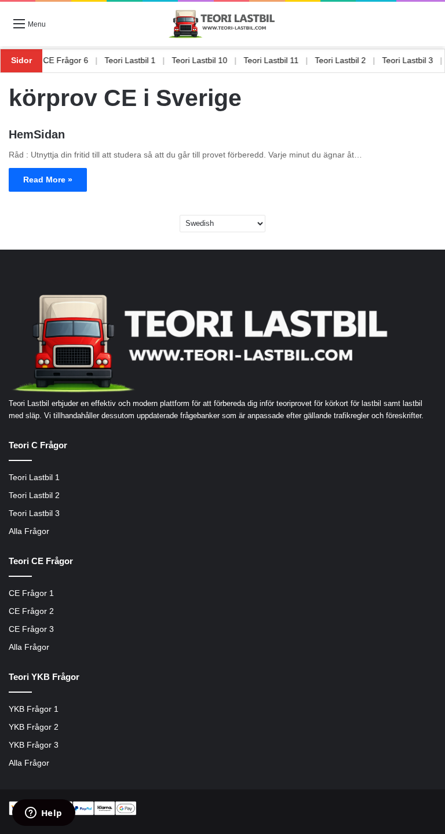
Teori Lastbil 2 (350, 60)
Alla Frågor (29, 531)
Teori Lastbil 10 (210, 60)
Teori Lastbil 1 (140, 60)
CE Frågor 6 (76, 60)
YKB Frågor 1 (34, 709)
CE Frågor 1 (31, 593)
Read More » (47, 179)
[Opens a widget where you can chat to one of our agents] (43, 813)
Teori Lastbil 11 (281, 60)
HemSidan (37, 134)
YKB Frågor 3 (34, 745)
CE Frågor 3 (31, 629)
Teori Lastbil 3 (34, 513)
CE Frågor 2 (31, 611)
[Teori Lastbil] (222, 24)
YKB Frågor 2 (34, 727)
